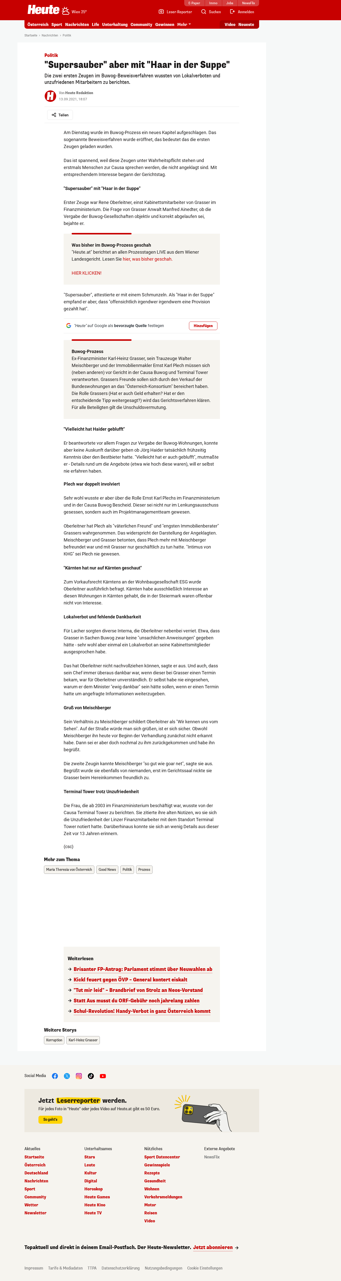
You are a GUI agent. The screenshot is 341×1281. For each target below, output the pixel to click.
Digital (90, 1181)
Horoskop (93, 1189)
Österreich (37, 24)
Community (141, 24)
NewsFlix (212, 1157)
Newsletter (35, 1213)
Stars (89, 1157)
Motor (150, 1205)
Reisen (150, 1213)
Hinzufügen (203, 326)
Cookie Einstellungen (204, 1268)
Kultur (90, 1173)
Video (230, 24)
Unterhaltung (115, 24)
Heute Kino (94, 1205)
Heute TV (93, 1213)
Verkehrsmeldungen (163, 1197)
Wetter (31, 1205)
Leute (89, 1165)
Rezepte (152, 1173)
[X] (67, 1075)
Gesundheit (155, 1181)
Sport (56, 24)
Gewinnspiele (157, 1165)
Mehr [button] (182, 24)
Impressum (33, 1268)
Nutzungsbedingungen (163, 1268)
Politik (67, 35)
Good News (107, 869)
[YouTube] (103, 1075)
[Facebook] (55, 1075)
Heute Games (97, 1197)
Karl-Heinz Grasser (83, 1040)
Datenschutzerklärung (121, 1268)
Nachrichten (50, 35)
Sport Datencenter (162, 1157)
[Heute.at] (43, 9)
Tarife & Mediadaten (65, 1268)
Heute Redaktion (79, 93)
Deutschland (36, 1173)
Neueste (246, 24)
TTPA (92, 1268)
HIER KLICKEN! (87, 273)
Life (95, 24)
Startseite (30, 35)
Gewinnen (164, 24)
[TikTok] (91, 1075)
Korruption (54, 1040)
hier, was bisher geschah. (148, 259)
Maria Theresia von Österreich (69, 869)
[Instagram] (79, 1075)
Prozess (144, 869)
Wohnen (151, 1189)
